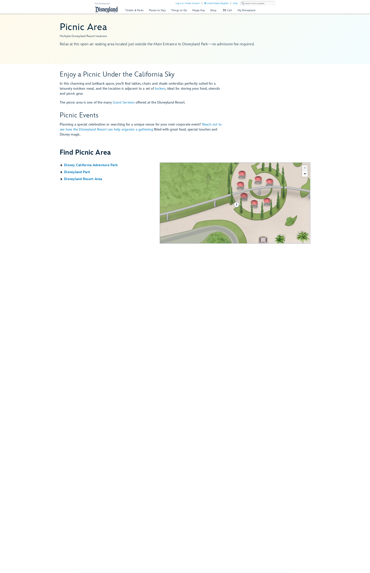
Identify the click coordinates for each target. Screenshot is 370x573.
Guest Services (124, 102)
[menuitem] (205, 3)
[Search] (243, 3)
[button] (227, 10)
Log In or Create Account (188, 3)
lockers (160, 89)
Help (235, 3)
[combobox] (258, 3)
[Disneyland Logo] (106, 9)
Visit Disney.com (102, 3)
